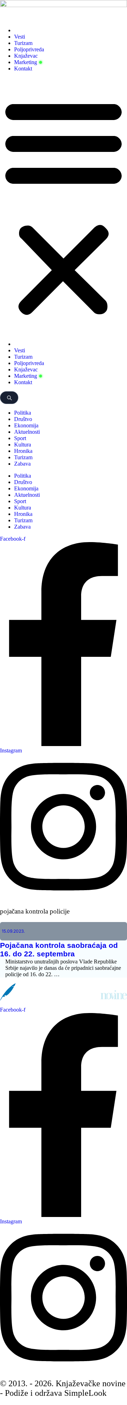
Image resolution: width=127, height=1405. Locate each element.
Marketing (25, 62)
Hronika (23, 451)
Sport (20, 438)
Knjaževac (26, 56)
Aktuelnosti (27, 432)
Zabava (22, 464)
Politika (22, 413)
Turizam (23, 43)
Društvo (23, 419)
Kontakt (23, 69)
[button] (63, 206)
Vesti (19, 37)
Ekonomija (26, 425)
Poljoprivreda (29, 49)
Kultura (22, 445)
